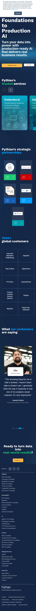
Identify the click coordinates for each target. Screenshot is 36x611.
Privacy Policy (14, 9)
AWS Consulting (6, 535)
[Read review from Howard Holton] (18, 383)
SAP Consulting (6, 547)
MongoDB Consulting (8, 481)
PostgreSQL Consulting (8, 488)
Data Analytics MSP (7, 556)
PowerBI (4, 507)
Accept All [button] (18, 13)
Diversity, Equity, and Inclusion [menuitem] (16, 597)
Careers (4, 580)
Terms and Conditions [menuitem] (18, 599)
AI (2, 516)
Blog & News (5, 573)
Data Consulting (6, 477)
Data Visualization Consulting (10, 502)
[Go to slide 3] (16, 428)
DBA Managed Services (8, 559)
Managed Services (7, 551)
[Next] (10, 90)
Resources (5, 570)
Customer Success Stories (9, 575)
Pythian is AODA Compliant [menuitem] (9, 604)
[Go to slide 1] (12, 428)
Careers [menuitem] (4, 597)
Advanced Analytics (7, 511)
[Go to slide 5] (23, 428)
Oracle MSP (5, 566)
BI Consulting (5, 498)
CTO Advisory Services (8, 526)
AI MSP (4, 554)
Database (4, 474)
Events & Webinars (7, 578)
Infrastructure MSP (7, 563)
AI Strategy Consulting (8, 521)
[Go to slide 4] (20, 428)
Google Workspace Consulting (10, 540)
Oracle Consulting (7, 486)
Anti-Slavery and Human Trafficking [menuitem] (11, 602)
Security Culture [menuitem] (23, 604)
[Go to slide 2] (14, 428)
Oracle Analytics (6, 505)
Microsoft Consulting (8, 542)
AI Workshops (6, 523)
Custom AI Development (9, 528)
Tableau (4, 509)
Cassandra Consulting (8, 479)
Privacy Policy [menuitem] (5, 599)
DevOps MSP (5, 561)
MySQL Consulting (7, 483)
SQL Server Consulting (8, 490)
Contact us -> (18, 460)
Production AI (12, 99)
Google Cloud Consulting (9, 538)
